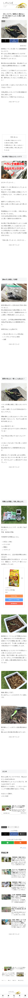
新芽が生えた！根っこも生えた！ (15, 145)
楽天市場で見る (14, 603)
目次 (12, 137)
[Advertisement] (14, 117)
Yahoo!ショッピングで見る (14, 599)
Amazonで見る (14, 596)
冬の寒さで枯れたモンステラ (13, 140)
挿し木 (17, 827)
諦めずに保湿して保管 (12, 142)
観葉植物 (4, 827)
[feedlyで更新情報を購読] (7, 842)
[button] (22, 40)
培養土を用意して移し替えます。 (15, 147)
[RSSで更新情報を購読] (20, 842)
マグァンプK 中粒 (10, 590)
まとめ (7, 150)
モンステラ (11, 827)
